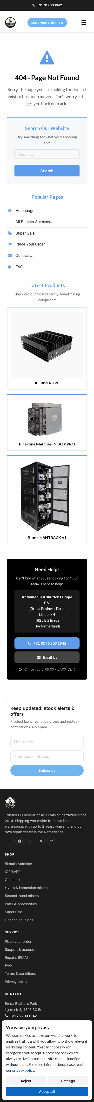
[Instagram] (19, 841)
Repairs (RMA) (16, 957)
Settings (68, 1081)
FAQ (18, 267)
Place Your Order (29, 244)
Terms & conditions (20, 973)
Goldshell (12, 880)
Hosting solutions (19, 920)
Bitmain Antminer (18, 864)
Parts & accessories (21, 904)
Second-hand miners (22, 896)
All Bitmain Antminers (33, 221)
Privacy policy (16, 982)
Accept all (47, 1091)
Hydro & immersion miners (26, 888)
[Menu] (84, 22)
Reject (26, 1081)
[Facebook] (9, 841)
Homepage (24, 210)
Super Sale (24, 233)
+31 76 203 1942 (49, 5)
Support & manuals (20, 949)
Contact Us (24, 255)
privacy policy (23, 1070)
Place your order (18, 941)
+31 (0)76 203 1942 (49, 643)
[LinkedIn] (30, 841)
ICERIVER (12, 872)
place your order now (47, 22)
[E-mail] (51, 841)
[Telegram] (41, 841)
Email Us (49, 657)
